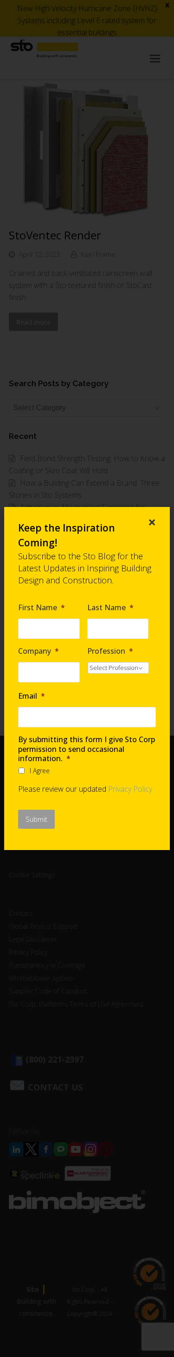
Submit (36, 819)
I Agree (40, 770)
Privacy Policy (130, 789)
